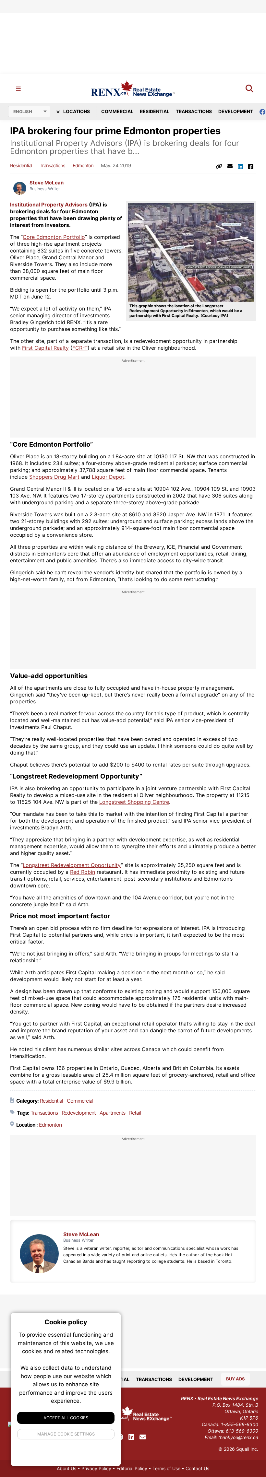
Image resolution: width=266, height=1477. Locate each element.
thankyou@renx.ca (238, 1437)
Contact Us (197, 1468)
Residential (154, 111)
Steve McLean (47, 182)
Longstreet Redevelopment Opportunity (72, 865)
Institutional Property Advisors (49, 204)
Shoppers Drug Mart (54, 477)
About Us (66, 1468)
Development (235, 111)
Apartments (112, 1112)
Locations (76, 111)
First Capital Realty (45, 348)
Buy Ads (235, 1378)
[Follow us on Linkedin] (131, 1437)
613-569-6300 (242, 1431)
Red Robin (82, 872)
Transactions (194, 111)
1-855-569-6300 (239, 1424)
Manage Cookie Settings (66, 1433)
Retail (135, 1112)
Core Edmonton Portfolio (54, 237)
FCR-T (80, 348)
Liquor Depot (108, 477)
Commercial (117, 111)
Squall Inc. (247, 1449)
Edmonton (83, 165)
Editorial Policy (131, 1468)
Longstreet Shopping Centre (134, 802)
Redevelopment (79, 1112)
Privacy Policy (96, 1468)
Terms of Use (166, 1468)
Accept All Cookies (65, 1417)
